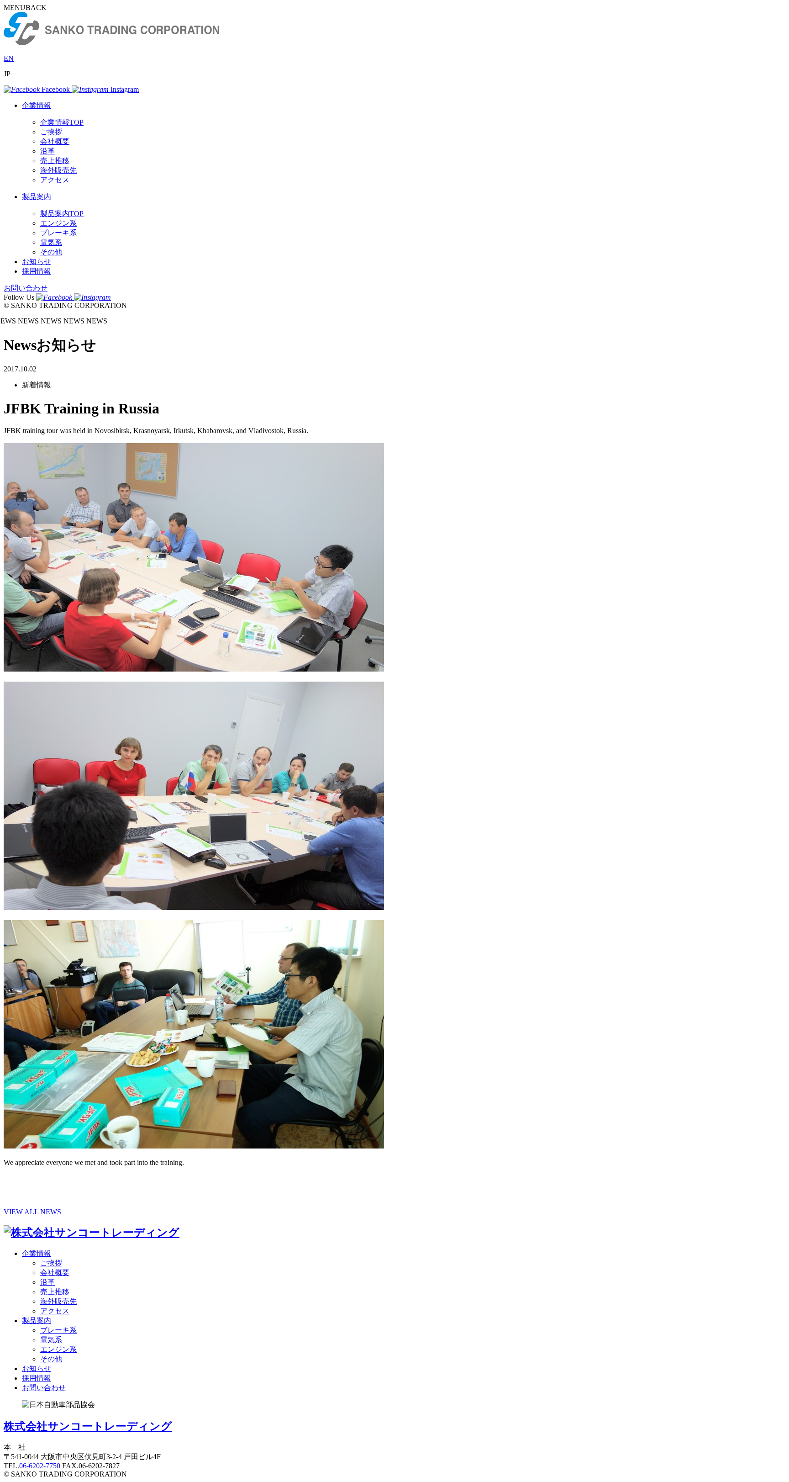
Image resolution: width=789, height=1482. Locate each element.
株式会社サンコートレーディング (88, 1426)
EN (9, 58)
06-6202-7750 (39, 1466)
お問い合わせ (25, 288)
